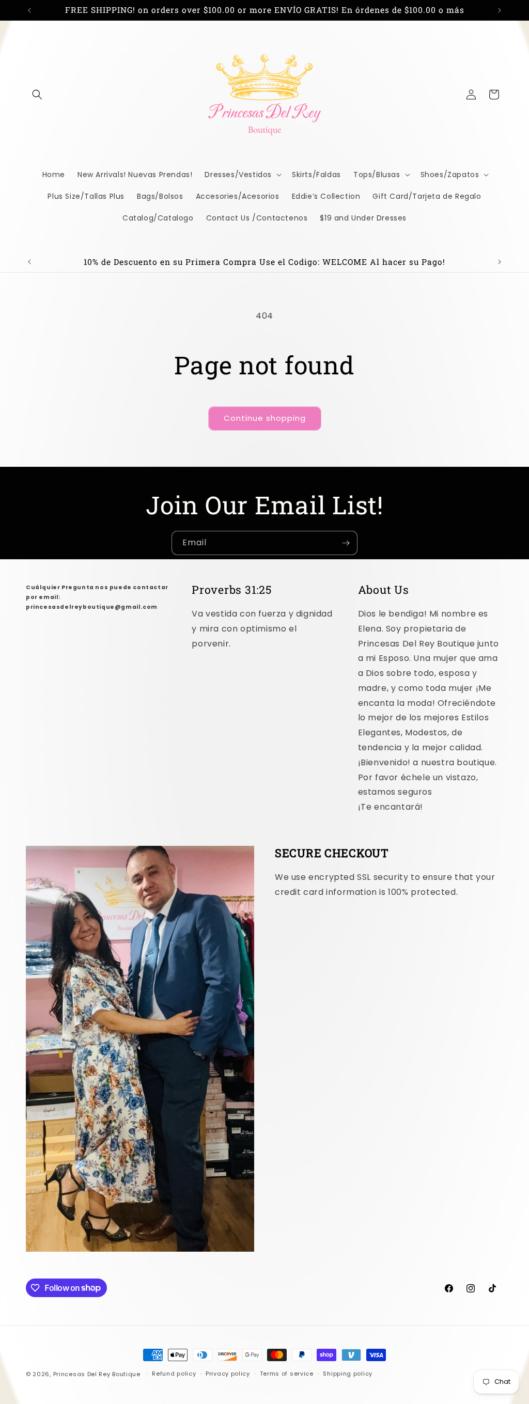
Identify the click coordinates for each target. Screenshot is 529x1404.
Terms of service (287, 1373)
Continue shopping (265, 418)
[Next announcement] (499, 10)
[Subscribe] (345, 543)
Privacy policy (228, 1373)
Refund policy (174, 1373)
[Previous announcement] (29, 10)
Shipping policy (347, 1373)
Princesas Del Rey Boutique (97, 1374)
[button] (37, 94)
